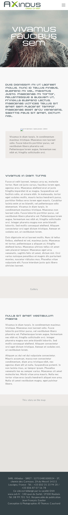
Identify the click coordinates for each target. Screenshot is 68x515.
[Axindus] (22, 5)
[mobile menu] (63, 5)
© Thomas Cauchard (49, 503)
